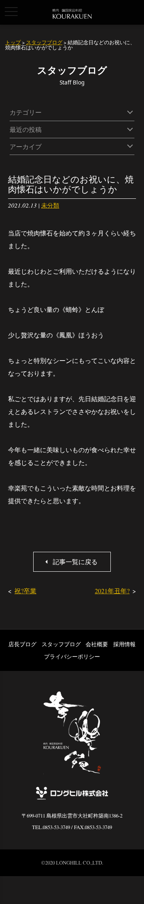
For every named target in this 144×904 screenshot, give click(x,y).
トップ (13, 42)
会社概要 (97, 644)
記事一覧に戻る (75, 561)
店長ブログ (22, 644)
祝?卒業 (25, 590)
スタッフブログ (44, 42)
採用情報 (124, 644)
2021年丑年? (112, 590)
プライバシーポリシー (72, 656)
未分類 (50, 205)
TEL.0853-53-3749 (51, 827)
